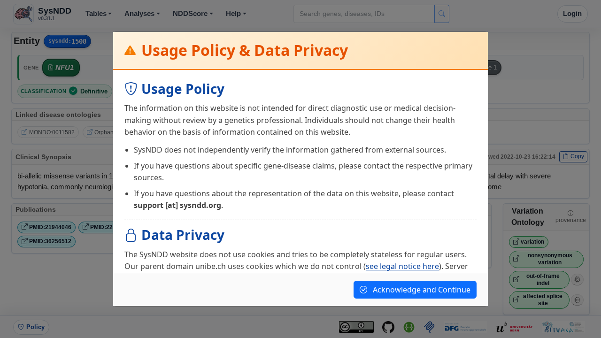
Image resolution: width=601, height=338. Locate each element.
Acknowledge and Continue (420, 289)
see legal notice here (402, 266)
